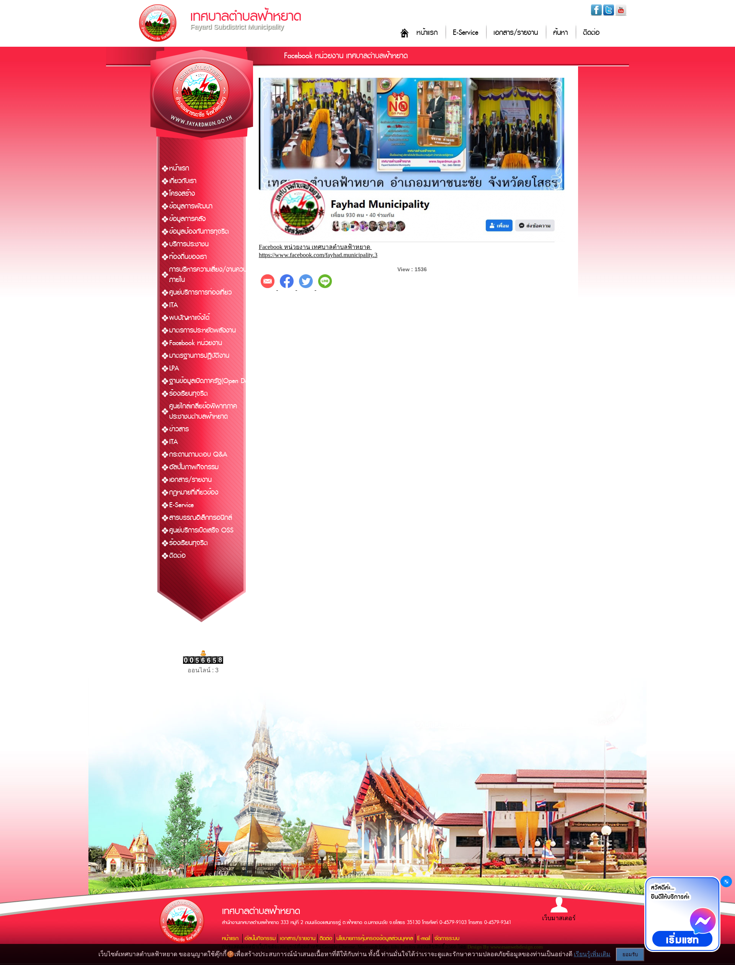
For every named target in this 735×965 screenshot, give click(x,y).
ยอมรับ (630, 954)
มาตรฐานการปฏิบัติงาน (199, 356)
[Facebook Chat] (682, 914)
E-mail (423, 938)
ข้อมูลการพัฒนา (190, 206)
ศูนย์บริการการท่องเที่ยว (200, 292)
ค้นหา (560, 32)
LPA (174, 368)
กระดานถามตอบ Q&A (198, 454)
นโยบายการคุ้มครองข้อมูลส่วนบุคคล (374, 938)
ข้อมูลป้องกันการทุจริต (199, 231)
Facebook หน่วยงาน (195, 343)
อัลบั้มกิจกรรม (260, 938)
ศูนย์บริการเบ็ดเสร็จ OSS (201, 530)
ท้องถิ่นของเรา (188, 257)
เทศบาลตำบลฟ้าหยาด (245, 16)
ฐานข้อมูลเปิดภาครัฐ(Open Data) (212, 381)
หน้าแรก (427, 32)
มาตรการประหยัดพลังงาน (202, 330)
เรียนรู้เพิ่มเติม (592, 954)
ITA (173, 305)
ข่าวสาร (179, 429)
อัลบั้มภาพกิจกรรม (194, 467)
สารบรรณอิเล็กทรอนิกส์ (200, 518)
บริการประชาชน (189, 244)
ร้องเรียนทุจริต (188, 393)
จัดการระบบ (446, 938)
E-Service (465, 32)
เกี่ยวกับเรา (182, 181)
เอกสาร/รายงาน (515, 32)
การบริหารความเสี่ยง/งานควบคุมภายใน (212, 274)
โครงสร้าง (182, 193)
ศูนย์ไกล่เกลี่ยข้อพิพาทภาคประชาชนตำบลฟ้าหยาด (203, 411)
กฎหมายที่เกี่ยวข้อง (193, 492)
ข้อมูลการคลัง (187, 219)
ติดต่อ (591, 32)
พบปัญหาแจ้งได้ (189, 318)
